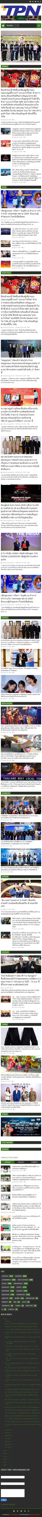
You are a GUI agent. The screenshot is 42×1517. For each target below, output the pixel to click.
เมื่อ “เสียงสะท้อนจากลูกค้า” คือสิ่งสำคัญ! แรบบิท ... (21, 1368)
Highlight (5, 1287)
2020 (5, 1465)
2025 (5, 1451)
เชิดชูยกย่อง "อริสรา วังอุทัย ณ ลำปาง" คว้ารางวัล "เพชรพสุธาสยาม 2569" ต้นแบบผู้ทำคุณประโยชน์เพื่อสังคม (21, 213)
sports (19, 1287)
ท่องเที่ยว (17, 1298)
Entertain (5, 876)
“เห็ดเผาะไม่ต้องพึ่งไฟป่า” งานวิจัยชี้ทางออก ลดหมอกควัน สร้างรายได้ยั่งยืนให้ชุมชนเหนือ (26, 253)
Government (6, 1280)
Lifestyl (11, 1309)
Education (5, 952)
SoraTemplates (14, 1514)
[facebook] (30, 1)
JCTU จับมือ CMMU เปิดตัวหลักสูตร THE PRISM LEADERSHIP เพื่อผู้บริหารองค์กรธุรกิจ (19, 556)
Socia (24, 1302)
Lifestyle (5, 618)
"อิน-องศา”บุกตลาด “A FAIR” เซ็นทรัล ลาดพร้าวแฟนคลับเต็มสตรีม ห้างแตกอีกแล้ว (19, 903)
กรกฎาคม (8, 1430)
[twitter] (33, 1)
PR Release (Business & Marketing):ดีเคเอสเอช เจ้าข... (22, 1389)
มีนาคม (7, 1441)
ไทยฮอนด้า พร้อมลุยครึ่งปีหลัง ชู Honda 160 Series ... (22, 1416)
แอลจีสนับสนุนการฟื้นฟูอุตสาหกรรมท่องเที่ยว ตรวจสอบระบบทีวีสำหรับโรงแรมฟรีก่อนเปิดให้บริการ (26, 1188)
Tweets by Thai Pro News (9, 1157)
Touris (17, 1305)
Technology (6, 793)
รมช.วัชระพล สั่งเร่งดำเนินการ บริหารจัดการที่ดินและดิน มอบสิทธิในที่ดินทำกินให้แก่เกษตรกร (26, 243)
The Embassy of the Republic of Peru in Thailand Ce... (22, 1410)
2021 (5, 1462)
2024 (5, 1453)
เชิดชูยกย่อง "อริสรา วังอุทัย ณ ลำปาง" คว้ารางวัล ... (22, 1346)
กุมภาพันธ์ (8, 1444)
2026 (5, 1319)
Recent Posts (6, 273)
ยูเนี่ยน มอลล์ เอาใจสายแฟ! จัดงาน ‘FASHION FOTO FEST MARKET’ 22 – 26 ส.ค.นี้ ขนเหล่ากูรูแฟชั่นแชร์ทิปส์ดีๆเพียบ (25, 1227)
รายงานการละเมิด (8, 1504)
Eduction (29, 1305)
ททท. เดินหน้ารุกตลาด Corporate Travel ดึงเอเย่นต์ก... (22, 1399)
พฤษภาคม (8, 1435)
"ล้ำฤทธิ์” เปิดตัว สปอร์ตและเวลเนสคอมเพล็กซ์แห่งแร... (23, 1421)
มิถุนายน (8, 1433)
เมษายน (8, 1438)
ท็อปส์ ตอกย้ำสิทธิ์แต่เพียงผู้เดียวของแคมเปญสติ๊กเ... (21, 1324)
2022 (5, 1459)
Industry (5, 1298)
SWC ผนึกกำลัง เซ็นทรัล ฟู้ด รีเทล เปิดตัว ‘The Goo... (22, 1392)
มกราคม (8, 1447)
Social (4, 187)
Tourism (4, 1024)
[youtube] (35, 1)
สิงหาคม (8, 1321)
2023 (5, 1456)
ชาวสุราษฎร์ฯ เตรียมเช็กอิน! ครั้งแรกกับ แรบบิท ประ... (22, 1329)
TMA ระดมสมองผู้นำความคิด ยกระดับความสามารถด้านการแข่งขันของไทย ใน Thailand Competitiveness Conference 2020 (26, 1177)
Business (5, 66)
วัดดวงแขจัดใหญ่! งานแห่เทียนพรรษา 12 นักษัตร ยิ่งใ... (23, 1413)
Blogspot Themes (34, 1514)
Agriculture (30, 1298)
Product (5, 1302)
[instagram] (40, 1)
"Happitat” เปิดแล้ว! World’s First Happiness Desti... (21, 1326)
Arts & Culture (7, 703)
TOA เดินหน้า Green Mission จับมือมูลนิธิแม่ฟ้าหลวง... (22, 1419)
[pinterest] (38, 1)
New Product (18, 1283)
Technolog (6, 1305)
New (15, 1302)
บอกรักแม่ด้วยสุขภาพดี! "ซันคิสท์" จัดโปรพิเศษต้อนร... (22, 1407)
